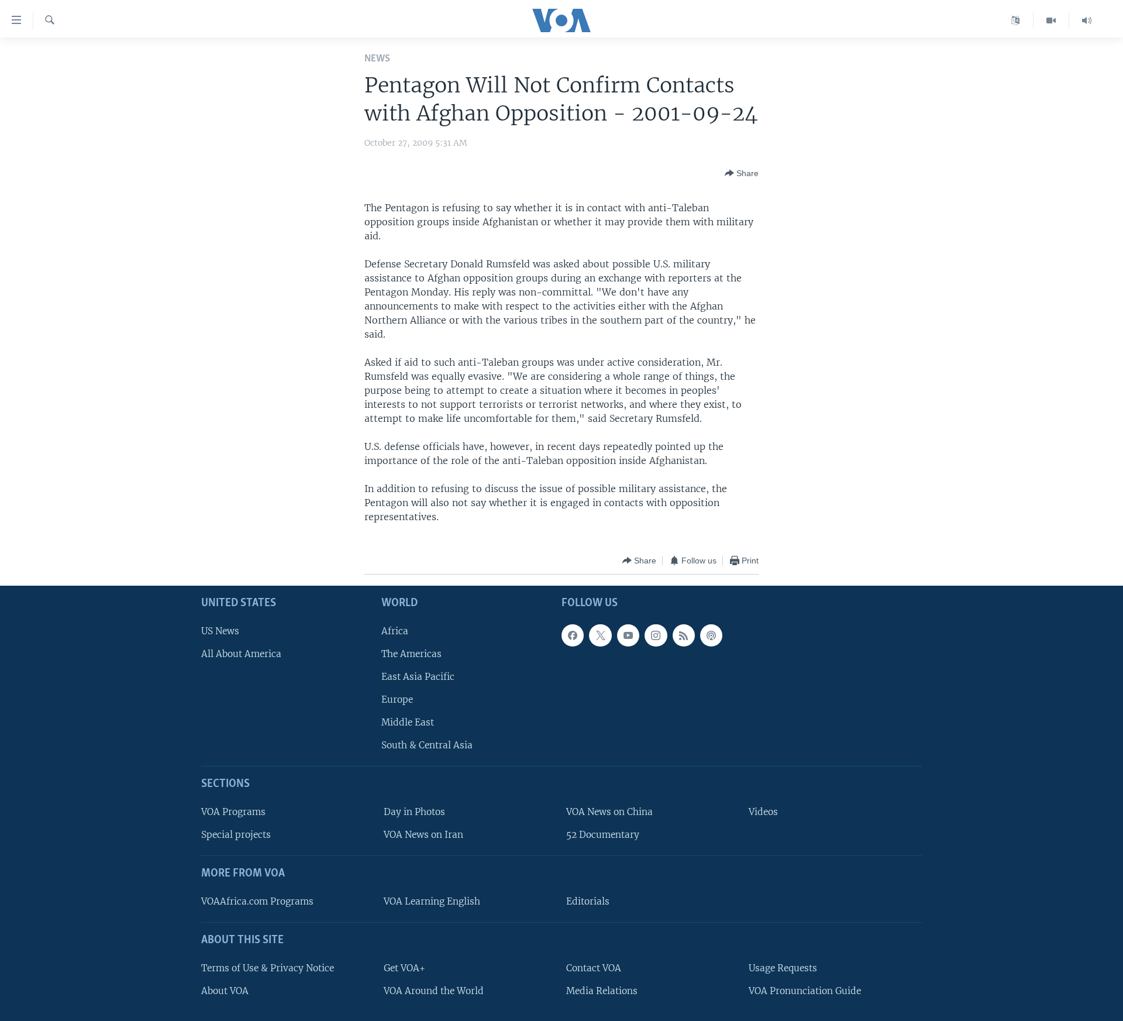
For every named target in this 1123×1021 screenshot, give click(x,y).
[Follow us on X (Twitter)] (600, 635)
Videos (763, 811)
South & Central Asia (427, 745)
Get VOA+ (404, 968)
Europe (397, 699)
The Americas (411, 653)
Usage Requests (783, 968)
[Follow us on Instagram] (656, 635)
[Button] (742, 173)
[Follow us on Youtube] (628, 635)
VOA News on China (609, 811)
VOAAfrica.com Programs (257, 901)
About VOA (225, 990)
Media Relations (602, 990)
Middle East (407, 722)
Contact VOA (593, 968)
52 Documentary (602, 835)
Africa (394, 631)
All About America (241, 653)
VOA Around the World (434, 990)
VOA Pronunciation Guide (805, 990)
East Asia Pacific (417, 676)
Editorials (587, 901)
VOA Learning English (432, 901)
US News (220, 631)
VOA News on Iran (423, 835)
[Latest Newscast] (1086, 20)
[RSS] (684, 635)
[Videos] (1051, 20)
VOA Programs (233, 811)
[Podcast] (711, 635)
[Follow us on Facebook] (573, 635)
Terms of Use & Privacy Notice (267, 968)
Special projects (236, 835)
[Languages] (1016, 20)
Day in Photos (414, 811)
